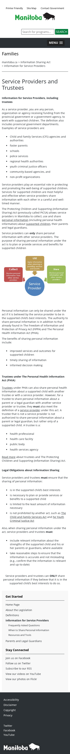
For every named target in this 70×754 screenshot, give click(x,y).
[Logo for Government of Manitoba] (35, 19)
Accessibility (11, 699)
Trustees (7, 387)
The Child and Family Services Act (38, 515)
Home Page (13, 604)
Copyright (10, 710)
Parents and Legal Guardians (24, 641)
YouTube (9, 735)
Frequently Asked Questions (24, 625)
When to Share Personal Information (28, 630)
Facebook (9, 730)
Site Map (31, 8)
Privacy (8, 715)
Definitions (12, 615)
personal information (15, 220)
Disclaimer (10, 705)
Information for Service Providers (24, 66)
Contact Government (52, 8)
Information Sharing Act (35, 62)
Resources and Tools (19, 635)
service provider (30, 410)
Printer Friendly (14, 8)
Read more (8, 457)
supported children (38, 224)
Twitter (8, 725)
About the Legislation (19, 610)
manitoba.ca (9, 62)
